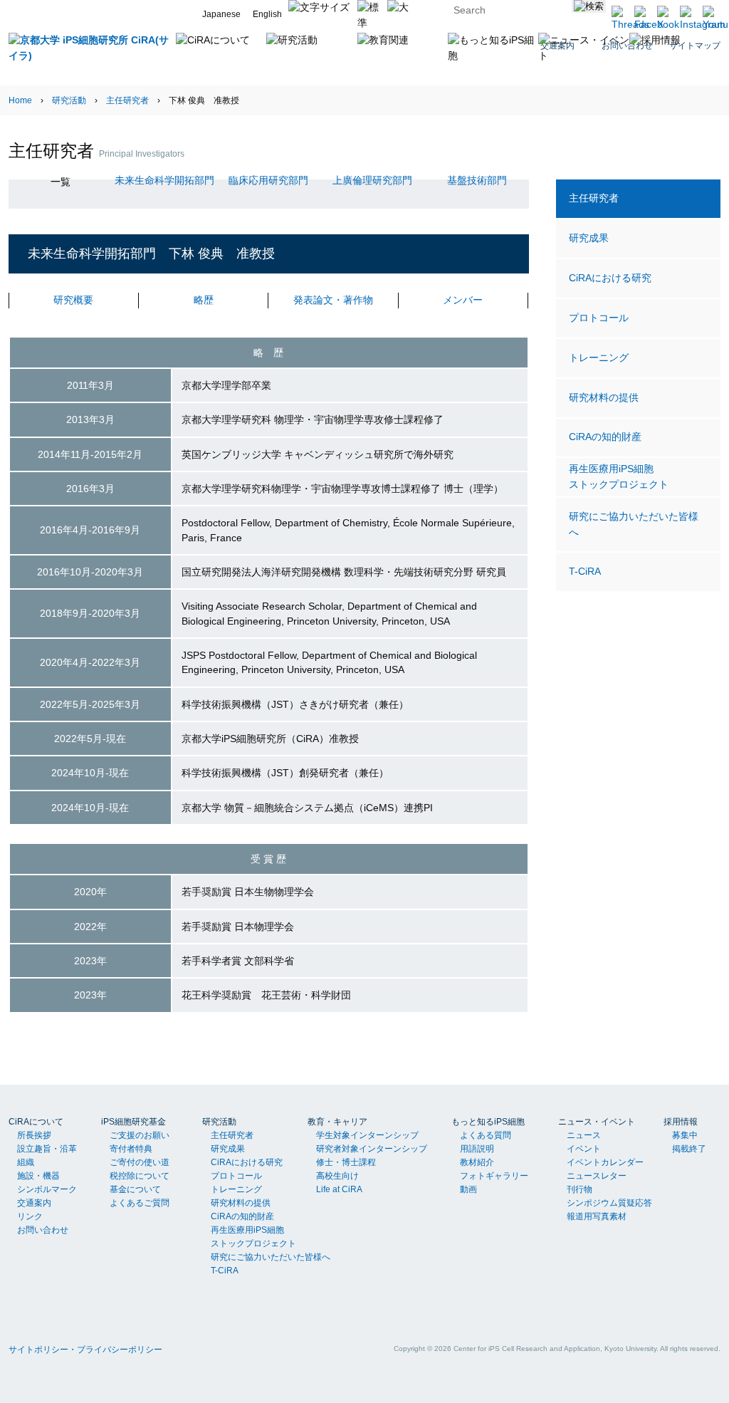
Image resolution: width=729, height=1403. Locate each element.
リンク (30, 1216)
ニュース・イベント (596, 1122)
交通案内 (34, 1203)
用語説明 (477, 1149)
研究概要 (73, 300)
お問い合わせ (42, 1230)
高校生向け (337, 1176)
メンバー (463, 300)
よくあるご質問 (139, 1203)
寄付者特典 (131, 1149)
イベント (584, 1149)
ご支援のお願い (139, 1135)
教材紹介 (477, 1162)
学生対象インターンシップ (367, 1135)
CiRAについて (36, 1122)
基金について (135, 1189)
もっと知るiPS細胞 (488, 1122)
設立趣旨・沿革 (47, 1149)
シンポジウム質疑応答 (609, 1203)
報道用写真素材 (596, 1216)
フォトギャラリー (494, 1176)
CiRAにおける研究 (610, 277)
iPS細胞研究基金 (133, 1122)
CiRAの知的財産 (605, 436)
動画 (468, 1189)
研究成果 (589, 238)
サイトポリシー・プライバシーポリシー (85, 1350)
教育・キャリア (337, 1122)
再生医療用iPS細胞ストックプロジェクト (618, 476)
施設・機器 (38, 1176)
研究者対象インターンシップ (371, 1149)
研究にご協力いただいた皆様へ (633, 524)
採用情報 (681, 1122)
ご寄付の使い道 (139, 1162)
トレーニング (599, 357)
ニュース (584, 1135)
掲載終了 (689, 1149)
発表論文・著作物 (333, 300)
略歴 (204, 300)
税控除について (139, 1176)
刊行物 (579, 1189)
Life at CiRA (339, 1189)
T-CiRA (585, 571)
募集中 (685, 1135)
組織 (25, 1162)
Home (20, 100)
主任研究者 (127, 100)
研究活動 (69, 100)
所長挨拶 (34, 1135)
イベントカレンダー (605, 1162)
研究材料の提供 (604, 397)
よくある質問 (485, 1135)
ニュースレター (596, 1176)
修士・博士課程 (346, 1162)
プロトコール (599, 317)
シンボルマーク (47, 1189)
